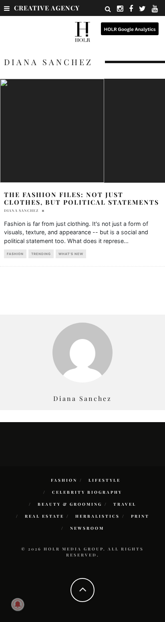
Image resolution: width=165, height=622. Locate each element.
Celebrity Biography (87, 492)
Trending (41, 254)
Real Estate (44, 516)
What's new (70, 254)
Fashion (15, 254)
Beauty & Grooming (70, 504)
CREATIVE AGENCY (47, 8)
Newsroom (87, 528)
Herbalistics (97, 516)
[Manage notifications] (17, 604)
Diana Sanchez (21, 210)
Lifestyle (105, 480)
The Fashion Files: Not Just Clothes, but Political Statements (81, 198)
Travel (124, 504)
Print (140, 516)
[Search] (108, 9)
